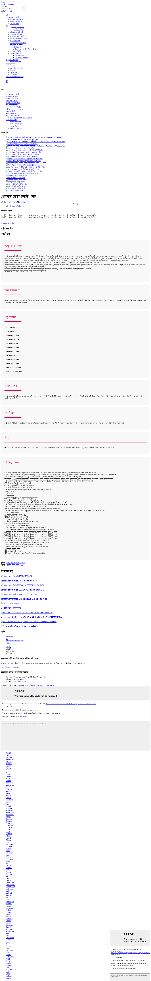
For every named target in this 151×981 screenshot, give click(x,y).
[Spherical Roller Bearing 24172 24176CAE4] (16, 576)
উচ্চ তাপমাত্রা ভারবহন (17, 47)
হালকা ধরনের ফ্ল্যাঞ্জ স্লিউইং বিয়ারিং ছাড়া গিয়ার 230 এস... (23, 173)
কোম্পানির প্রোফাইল (16, 68)
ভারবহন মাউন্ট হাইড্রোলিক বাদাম (15, 186)
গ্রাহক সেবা (13, 72)
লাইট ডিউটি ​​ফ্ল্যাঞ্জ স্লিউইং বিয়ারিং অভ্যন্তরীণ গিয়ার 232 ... (24, 165)
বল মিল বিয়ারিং (14, 24)
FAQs (8, 643)
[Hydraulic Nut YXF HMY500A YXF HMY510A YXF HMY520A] (26, 613)
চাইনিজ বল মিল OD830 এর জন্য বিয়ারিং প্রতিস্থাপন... (23, 139)
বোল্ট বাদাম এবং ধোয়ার (21, 58)
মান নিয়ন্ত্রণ (13, 75)
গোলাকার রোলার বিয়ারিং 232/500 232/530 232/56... (22, 590)
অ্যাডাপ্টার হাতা (20, 55)
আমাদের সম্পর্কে (10, 64)
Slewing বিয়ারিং (15, 51)
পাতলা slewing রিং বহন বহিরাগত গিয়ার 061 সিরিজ (21, 156)
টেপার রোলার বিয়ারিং (16, 22)
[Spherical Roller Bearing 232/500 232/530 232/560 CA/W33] (22, 585)
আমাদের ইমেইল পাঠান (7, 223)
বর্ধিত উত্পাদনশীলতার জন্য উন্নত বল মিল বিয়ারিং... (21, 148)
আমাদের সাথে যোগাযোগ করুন (14, 77)
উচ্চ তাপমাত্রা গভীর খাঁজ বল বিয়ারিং (25, 49)
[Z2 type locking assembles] (10, 603)
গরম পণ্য (33, 685)
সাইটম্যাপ (40, 685)
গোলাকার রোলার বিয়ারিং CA (14, 565)
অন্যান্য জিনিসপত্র (16, 53)
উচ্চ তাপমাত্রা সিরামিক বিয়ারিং (15, 190)
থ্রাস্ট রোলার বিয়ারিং (16, 34)
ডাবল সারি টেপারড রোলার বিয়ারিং (15, 178)
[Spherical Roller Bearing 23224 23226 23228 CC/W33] (20, 594)
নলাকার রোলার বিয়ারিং (16, 19)
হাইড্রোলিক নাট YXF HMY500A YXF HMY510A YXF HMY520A (31, 617)
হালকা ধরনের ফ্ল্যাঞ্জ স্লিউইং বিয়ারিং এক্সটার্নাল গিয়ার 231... (23, 169)
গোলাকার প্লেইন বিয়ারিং (17, 36)
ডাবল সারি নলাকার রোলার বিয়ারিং (15, 182)
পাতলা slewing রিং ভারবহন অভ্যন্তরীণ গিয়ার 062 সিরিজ (23, 152)
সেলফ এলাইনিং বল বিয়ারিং (18, 43)
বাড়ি (7, 15)
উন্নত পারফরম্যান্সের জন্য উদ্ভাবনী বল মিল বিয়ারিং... (22, 144)
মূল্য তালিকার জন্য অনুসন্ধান (10, 667)
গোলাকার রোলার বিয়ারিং (12, 17)
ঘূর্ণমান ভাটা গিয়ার (15, 62)
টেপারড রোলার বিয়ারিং (16, 32)
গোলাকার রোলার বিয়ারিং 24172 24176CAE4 (19, 580)
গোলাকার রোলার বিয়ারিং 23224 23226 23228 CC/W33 (24, 599)
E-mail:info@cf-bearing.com (16, 681)
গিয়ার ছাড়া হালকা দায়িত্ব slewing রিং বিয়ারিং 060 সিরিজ (23, 161)
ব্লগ (11, 66)
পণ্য (7, 26)
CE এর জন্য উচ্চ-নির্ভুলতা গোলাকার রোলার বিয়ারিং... (20, 626)
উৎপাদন (12, 70)
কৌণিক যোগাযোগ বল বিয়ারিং (18, 38)
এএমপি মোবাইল (49, 685)
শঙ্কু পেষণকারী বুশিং (12, 60)
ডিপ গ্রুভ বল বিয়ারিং (16, 45)
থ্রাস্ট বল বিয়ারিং (15, 41)
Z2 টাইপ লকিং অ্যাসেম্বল (11, 608)
